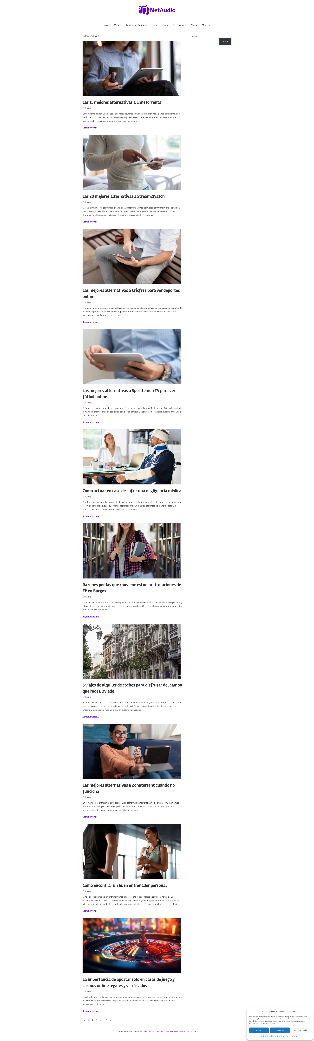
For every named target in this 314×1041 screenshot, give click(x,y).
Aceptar (259, 1030)
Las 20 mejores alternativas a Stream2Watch (124, 196)
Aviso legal (294, 1036)
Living (165, 25)
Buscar (194, 36)
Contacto (138, 1031)
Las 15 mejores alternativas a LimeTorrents (122, 102)
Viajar (194, 25)
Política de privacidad (282, 1036)
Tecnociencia (179, 25)
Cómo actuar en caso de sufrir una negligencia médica (132, 491)
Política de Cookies (153, 1031)
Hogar (155, 25)
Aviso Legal (192, 1031)
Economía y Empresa (136, 25)
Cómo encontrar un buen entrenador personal (125, 885)
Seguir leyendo (90, 128)
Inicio (106, 25)
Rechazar (280, 1030)
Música (117, 25)
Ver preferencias (300, 1030)
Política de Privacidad (175, 1031)
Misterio (206, 25)
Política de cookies (267, 1036)
